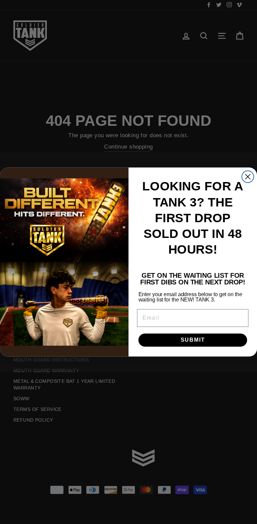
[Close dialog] (248, 176)
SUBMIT (193, 340)
